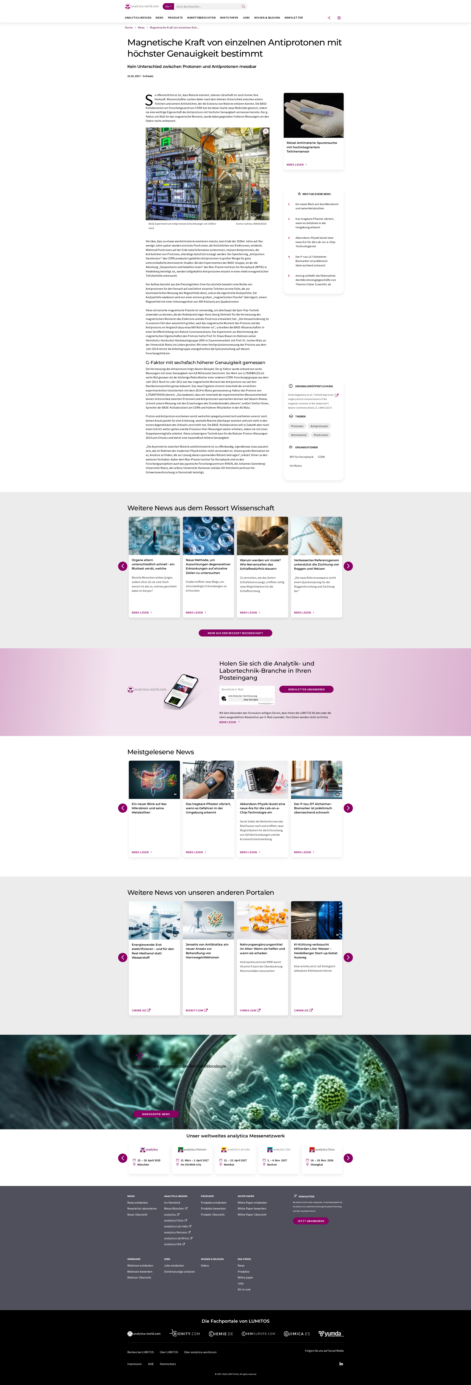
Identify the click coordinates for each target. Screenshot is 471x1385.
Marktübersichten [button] (201, 17)
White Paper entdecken (252, 1202)
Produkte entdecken (213, 1202)
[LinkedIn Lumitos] (341, 1364)
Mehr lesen (228, 722)
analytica (170, 1214)
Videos (205, 1265)
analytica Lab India (176, 1226)
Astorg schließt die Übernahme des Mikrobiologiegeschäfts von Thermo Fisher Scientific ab (315, 280)
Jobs (241, 1283)
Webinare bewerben (139, 1271)
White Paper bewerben (252, 1208)
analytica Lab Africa (176, 1238)
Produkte (243, 1271)
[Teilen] (329, 18)
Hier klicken (251, 699)
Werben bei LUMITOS (140, 1352)
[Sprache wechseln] (339, 18)
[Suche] (243, 7)
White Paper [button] (229, 17)
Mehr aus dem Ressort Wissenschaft (235, 633)
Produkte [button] (175, 17)
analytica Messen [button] (138, 17)
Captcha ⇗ (266, 703)
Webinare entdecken (140, 1265)
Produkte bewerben (213, 1208)
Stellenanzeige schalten (179, 1271)
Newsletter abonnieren (306, 689)
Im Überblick (172, 1202)
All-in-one (244, 1289)
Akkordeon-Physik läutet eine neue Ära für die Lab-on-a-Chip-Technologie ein (315, 242)
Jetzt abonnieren (311, 1221)
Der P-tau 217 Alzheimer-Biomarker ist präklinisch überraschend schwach (311, 261)
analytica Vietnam (175, 1232)
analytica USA (173, 1244)
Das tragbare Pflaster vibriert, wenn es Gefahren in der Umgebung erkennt (314, 223)
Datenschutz (168, 1364)
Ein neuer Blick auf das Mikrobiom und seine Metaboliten (317, 206)
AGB (150, 1364)
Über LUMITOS (169, 1352)
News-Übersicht (137, 1214)
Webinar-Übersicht (139, 1277)
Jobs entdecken (174, 1265)
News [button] (160, 17)
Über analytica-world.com (200, 1352)
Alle (167, 6)
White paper (245, 1277)
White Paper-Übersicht (252, 1214)
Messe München (174, 1208)
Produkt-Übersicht (213, 1214)
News (241, 1265)
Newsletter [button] (294, 17)
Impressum (134, 1364)
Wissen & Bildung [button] (267, 17)
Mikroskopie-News (156, 1114)
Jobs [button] (246, 17)
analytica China (174, 1220)
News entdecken (137, 1202)
